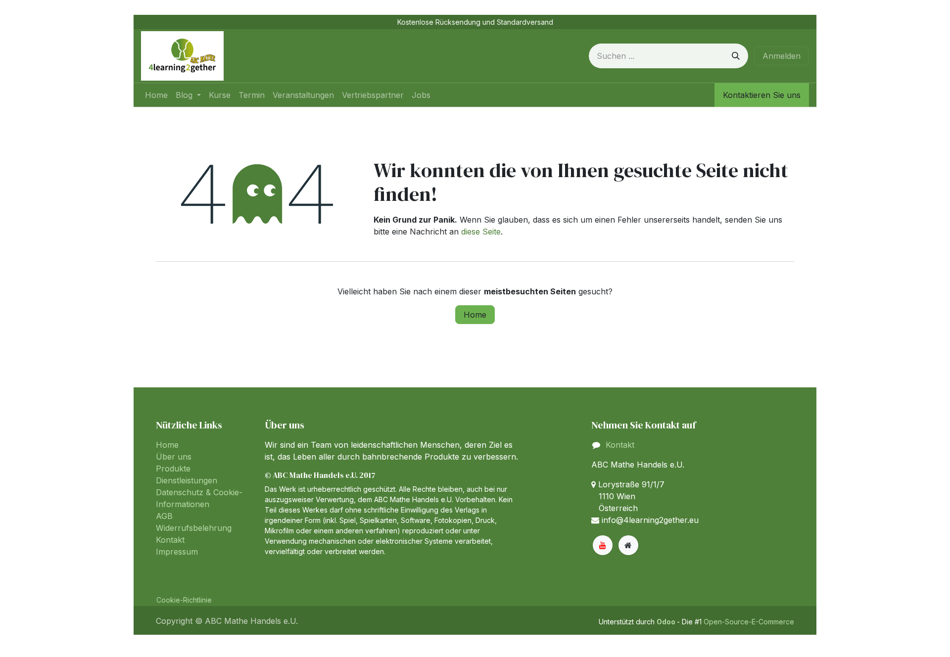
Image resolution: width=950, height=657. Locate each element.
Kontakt (170, 540)
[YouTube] (603, 545)
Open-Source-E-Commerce (749, 621)
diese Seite (481, 231)
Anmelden (781, 56)
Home (475, 315)
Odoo (667, 621)
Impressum (177, 552)
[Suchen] (735, 56)
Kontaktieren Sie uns (762, 95)
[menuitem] (156, 95)
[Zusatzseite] (628, 545)
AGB (164, 516)
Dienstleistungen (186, 480)
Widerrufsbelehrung (194, 528)
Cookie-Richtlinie (184, 600)
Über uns (173, 457)
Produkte (173, 468)
